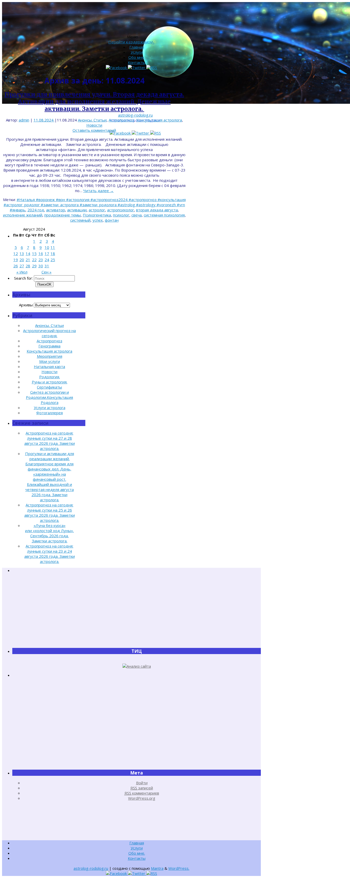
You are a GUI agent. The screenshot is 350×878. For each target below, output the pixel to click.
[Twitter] (141, 133)
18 (52, 253)
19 (15, 259)
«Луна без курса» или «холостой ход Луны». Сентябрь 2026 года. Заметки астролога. (49, 533)
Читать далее (98, 190)
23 (40, 259)
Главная (136, 47)
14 (28, 253)
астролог (97, 209)
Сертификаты (49, 387)
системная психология (164, 215)
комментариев (142, 793)
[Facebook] (121, 133)
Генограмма (49, 345)
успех (97, 220)
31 (47, 265)
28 (28, 265)
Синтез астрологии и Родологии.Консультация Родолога (49, 397)
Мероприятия (49, 356)
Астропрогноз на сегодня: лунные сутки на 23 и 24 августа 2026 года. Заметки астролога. (49, 553)
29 (34, 265)
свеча (136, 215)
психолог (121, 215)
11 (52, 247)
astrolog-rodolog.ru (135, 115)
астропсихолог (120, 209)
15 (34, 253)
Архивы (26, 304)
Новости (94, 125)
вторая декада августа (157, 209)
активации (77, 209)
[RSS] (155, 133)
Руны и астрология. (49, 381)
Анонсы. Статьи (92, 119)
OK (44, 284)
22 (34, 259)
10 (47, 247)
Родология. (49, 376)
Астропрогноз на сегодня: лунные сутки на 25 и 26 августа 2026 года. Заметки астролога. (49, 512)
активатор (55, 209)
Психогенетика (97, 215)
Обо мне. (136, 57)
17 (47, 253)
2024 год (35, 209)
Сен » (47, 272)
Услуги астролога (49, 407)
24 (47, 259)
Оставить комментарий (94, 130)
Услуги (137, 52)
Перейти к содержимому (131, 41)
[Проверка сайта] (136, 666)
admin (24, 119)
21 (28, 259)
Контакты (137, 62)
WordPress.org (141, 798)
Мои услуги (49, 361)
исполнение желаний (22, 215)
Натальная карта (49, 366)
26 (15, 265)
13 (21, 253)
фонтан (112, 220)
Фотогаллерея (49, 412)
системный (80, 220)
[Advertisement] (136, 610)
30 (40, 265)
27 (21, 265)
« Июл (21, 272)
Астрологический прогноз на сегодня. (49, 333)
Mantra (157, 868)
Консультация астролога (159, 119)
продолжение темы (62, 215)
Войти (142, 782)
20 (21, 259)
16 (40, 253)
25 (52, 259)
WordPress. (178, 868)
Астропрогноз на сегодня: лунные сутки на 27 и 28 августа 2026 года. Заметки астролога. (49, 440)
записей (141, 787)
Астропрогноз (121, 119)
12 (15, 253)
